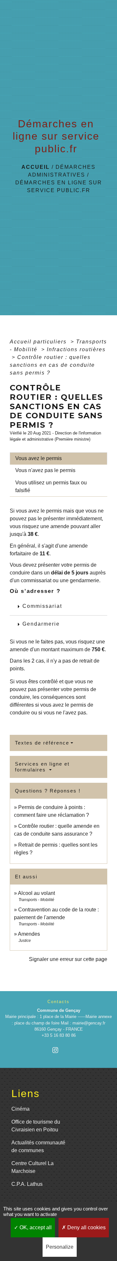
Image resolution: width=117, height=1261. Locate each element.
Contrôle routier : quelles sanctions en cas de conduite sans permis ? (52, 365)
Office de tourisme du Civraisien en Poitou (35, 1125)
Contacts (58, 1001)
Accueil (35, 167)
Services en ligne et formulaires (42, 766)
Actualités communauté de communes (38, 1146)
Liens (25, 1093)
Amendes (29, 934)
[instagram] (58, 1050)
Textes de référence (42, 743)
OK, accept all (35, 1227)
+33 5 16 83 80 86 (59, 1035)
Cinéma (20, 1109)
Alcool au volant (36, 893)
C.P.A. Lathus (27, 1184)
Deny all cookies (86, 1227)
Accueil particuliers (39, 341)
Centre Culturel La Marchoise (32, 1167)
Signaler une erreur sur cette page (68, 959)
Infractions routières (76, 349)
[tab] (58, 458)
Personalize (59, 1247)
